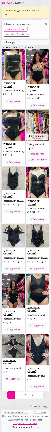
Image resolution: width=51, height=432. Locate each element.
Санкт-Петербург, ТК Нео (17, 34)
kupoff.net (6, 2)
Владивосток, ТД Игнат (15, 29)
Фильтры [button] (10, 42)
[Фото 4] (15, 305)
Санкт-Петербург (37, 159)
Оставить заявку (38, 406)
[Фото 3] (18, 76)
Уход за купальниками (25, 423)
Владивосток (37, 153)
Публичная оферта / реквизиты (25, 419)
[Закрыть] (46, 10)
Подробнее (14, 101)
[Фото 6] (20, 305)
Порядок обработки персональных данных (25, 416)
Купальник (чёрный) (9, 84)
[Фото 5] (17, 305)
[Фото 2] (13, 76)
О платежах (40, 412)
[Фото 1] (9, 76)
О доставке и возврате (16, 412)
